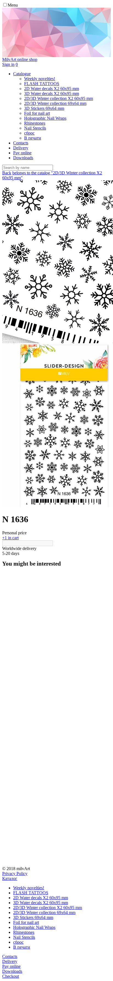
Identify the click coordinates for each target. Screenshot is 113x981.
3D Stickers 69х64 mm (33, 917)
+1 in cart (10, 537)
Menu (13, 5)
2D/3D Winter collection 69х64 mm (44, 912)
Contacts (20, 143)
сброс (18, 942)
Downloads (23, 157)
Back (6, 173)
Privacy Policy (14, 873)
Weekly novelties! (28, 887)
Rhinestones (23, 932)
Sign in (8, 64)
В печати (21, 947)
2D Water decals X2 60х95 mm (40, 897)
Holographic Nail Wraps (34, 927)
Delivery (20, 148)
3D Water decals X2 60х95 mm (40, 902)
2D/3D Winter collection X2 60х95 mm (47, 907)
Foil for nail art (26, 922)
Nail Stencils (24, 937)
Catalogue (22, 73)
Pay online (22, 152)
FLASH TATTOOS (30, 892)
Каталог (9, 878)
